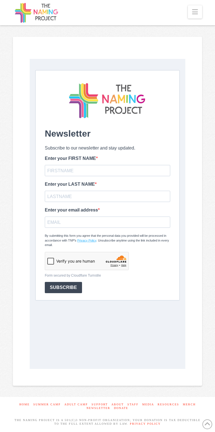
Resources (168, 404)
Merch (189, 404)
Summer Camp (47, 404)
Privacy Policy (145, 423)
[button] (195, 12)
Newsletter (98, 408)
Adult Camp (76, 404)
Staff (133, 404)
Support (100, 404)
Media (148, 404)
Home (24, 404)
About (117, 404)
